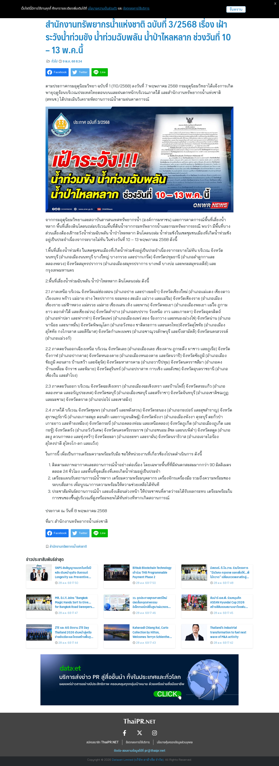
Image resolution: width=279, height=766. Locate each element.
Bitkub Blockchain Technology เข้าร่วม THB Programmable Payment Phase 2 (152, 572)
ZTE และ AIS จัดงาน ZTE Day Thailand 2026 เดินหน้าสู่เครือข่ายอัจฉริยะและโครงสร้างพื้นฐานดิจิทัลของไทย (74, 634)
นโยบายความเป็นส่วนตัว (102, 8)
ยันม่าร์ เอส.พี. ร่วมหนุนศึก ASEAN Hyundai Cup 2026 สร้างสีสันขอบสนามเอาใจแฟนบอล (227, 604)
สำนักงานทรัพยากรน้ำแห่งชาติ (68, 546)
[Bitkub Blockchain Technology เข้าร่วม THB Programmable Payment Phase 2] (116, 572)
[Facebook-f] (124, 733)
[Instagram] (154, 733)
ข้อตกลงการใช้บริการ (136, 8)
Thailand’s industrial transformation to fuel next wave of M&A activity (228, 632)
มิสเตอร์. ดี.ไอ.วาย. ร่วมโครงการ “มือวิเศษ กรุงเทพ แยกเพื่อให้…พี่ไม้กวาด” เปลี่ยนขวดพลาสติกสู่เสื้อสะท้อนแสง (229, 574)
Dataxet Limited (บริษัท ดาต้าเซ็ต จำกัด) (138, 760)
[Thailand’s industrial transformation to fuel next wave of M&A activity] (194, 632)
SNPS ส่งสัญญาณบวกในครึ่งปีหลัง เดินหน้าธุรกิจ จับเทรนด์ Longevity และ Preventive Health (73, 574)
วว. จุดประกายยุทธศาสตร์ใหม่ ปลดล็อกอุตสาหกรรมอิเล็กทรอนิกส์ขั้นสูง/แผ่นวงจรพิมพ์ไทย (150, 604)
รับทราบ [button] (236, 9)
